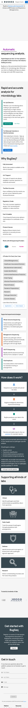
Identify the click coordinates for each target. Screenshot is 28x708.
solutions (7, 434)
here (18, 644)
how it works (13, 146)
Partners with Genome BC (15, 6)
